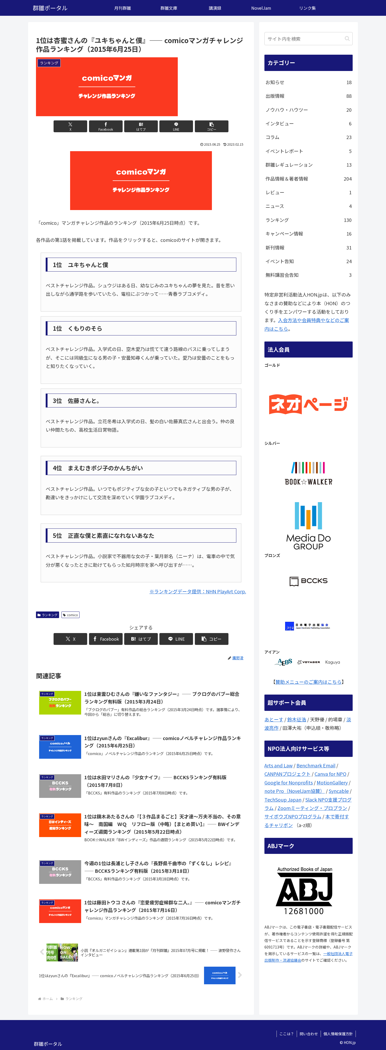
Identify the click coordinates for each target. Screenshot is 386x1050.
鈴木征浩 (296, 719)
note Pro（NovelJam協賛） (294, 790)
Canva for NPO (330, 773)
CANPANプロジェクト (287, 773)
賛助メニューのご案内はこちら (308, 681)
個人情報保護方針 (338, 1033)
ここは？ (286, 1033)
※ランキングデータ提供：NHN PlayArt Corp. (197, 591)
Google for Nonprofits (288, 782)
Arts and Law (278, 765)
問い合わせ (309, 1033)
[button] (211, 126)
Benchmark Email (315, 765)
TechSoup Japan (282, 799)
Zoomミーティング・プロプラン (312, 807)
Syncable (339, 790)
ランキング (50, 615)
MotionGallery (332, 782)
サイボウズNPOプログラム (292, 816)
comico (72, 615)
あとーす (273, 719)
